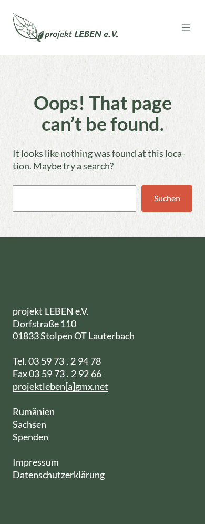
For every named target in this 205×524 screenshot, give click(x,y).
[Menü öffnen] (186, 27)
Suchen (167, 198)
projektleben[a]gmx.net (60, 386)
